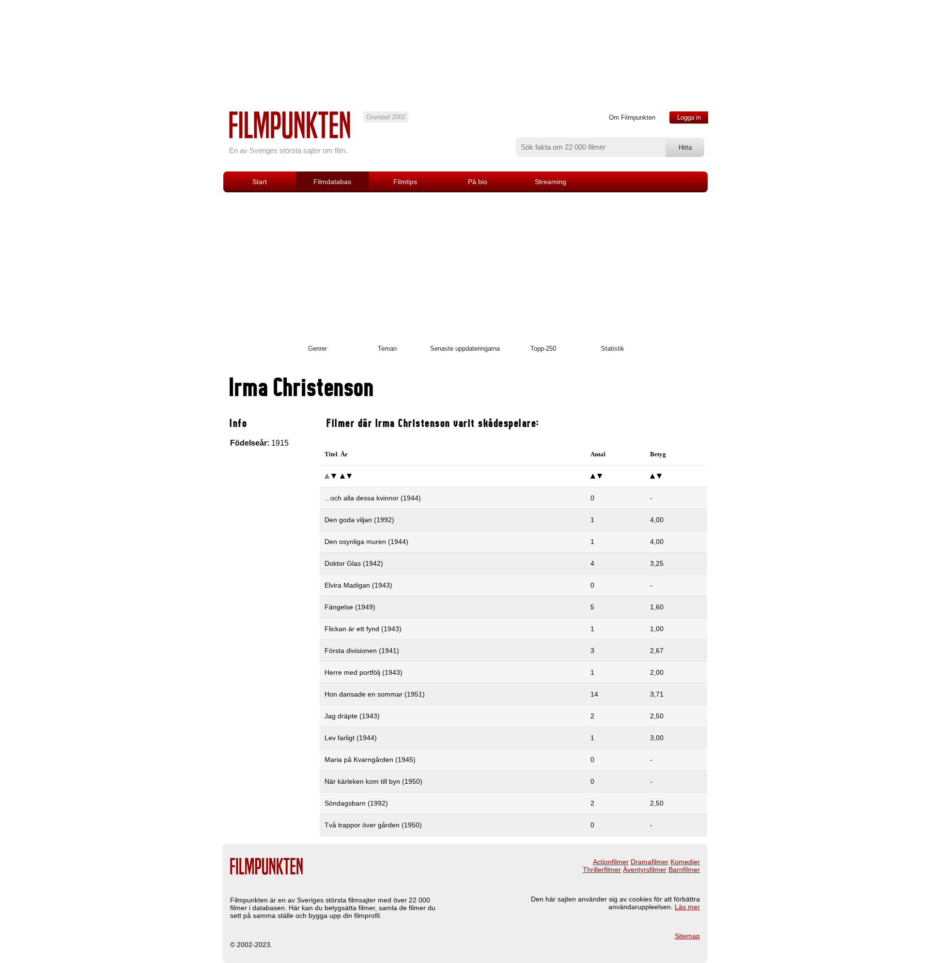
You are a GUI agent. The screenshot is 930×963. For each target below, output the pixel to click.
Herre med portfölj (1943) (364, 672)
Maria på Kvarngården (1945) (370, 759)
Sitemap (687, 936)
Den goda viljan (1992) (359, 520)
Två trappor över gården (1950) (373, 825)
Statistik (612, 348)
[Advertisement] (465, 265)
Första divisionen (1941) (362, 650)
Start (259, 182)
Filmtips (405, 182)
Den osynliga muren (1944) (366, 541)
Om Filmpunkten (632, 117)
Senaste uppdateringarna (465, 348)
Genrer (317, 348)
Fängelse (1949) (350, 607)
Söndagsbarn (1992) (356, 803)
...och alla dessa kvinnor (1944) (373, 498)
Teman (387, 348)
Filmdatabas (332, 182)
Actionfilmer (611, 862)
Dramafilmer (649, 862)
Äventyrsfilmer (644, 869)
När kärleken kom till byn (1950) (373, 781)
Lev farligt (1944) (351, 738)
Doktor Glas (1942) (354, 563)
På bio (477, 182)
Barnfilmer (684, 869)
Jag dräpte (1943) (352, 716)
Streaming (550, 182)
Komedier (685, 862)
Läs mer (687, 907)
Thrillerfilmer (602, 869)
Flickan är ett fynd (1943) (363, 629)
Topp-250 (543, 348)
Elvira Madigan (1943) (358, 585)
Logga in (689, 117)
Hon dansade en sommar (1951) (375, 694)
